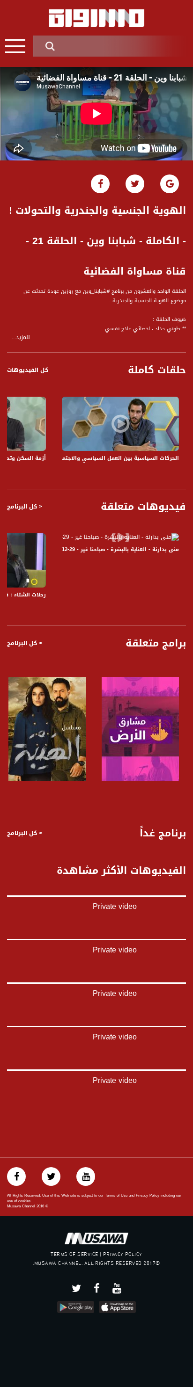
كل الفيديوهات (27, 370)
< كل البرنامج (24, 506)
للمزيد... (21, 337)
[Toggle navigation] (15, 46)
